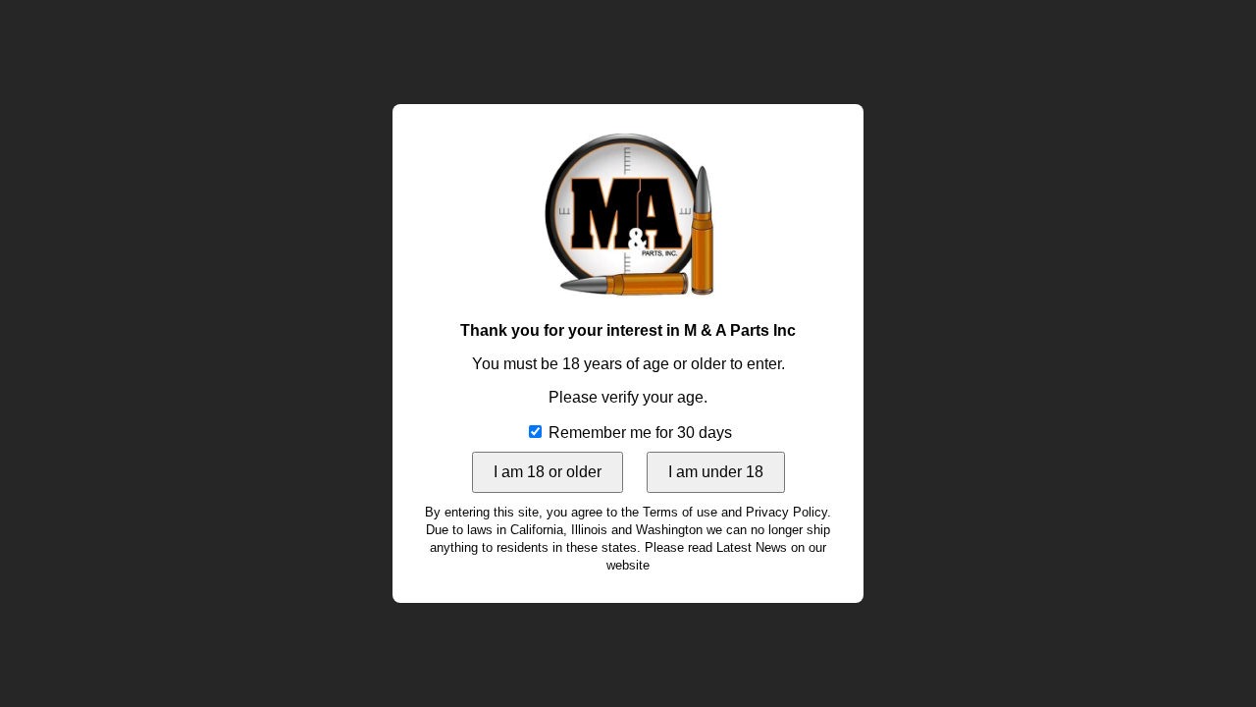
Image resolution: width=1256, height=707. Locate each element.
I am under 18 (715, 471)
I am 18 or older (548, 471)
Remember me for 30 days (638, 432)
